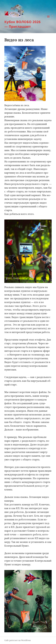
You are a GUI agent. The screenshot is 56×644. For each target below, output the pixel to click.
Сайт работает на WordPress (17, 640)
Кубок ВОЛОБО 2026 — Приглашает (22, 24)
